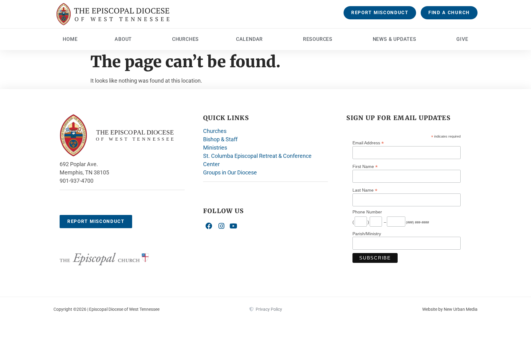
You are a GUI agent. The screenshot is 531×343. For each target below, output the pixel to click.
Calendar (249, 39)
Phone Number (367, 212)
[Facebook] (209, 226)
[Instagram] (221, 226)
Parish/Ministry (366, 234)
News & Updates (394, 39)
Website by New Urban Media (450, 309)
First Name (365, 166)
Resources (317, 39)
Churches (185, 39)
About (123, 39)
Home (70, 39)
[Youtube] (233, 226)
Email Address (368, 142)
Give (462, 39)
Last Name (364, 190)
